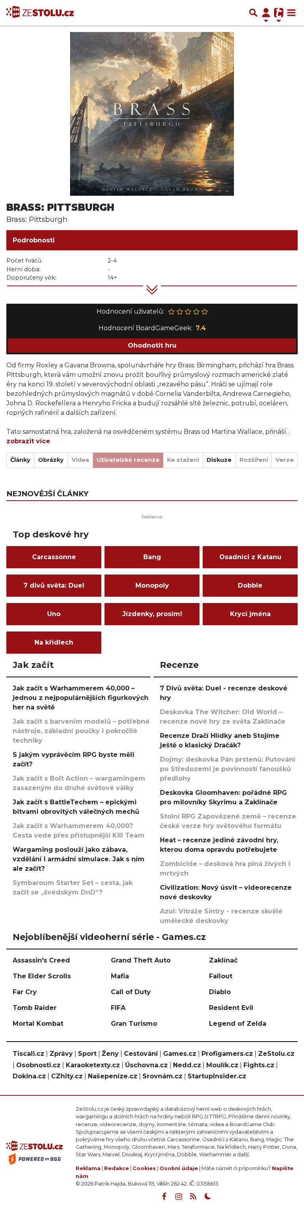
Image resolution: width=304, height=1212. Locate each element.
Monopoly (152, 585)
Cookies (144, 1168)
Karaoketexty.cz (93, 1065)
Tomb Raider (35, 1008)
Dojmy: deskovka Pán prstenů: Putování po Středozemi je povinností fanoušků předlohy (227, 769)
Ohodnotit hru (152, 345)
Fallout (220, 976)
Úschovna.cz (146, 1065)
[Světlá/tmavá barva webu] (208, 1197)
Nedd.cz (187, 1065)
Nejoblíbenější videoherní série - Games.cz (109, 937)
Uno (54, 614)
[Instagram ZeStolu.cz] (178, 1197)
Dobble (250, 585)
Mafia (120, 976)
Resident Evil (231, 1008)
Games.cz (179, 1053)
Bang (152, 557)
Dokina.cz (29, 1076)
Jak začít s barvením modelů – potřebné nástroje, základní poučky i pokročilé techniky (81, 731)
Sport (87, 1053)
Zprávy (61, 1053)
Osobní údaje (179, 1168)
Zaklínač (223, 960)
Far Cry (25, 992)
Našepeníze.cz (112, 1076)
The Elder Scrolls (42, 976)
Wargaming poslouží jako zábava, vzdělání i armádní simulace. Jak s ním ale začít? (78, 859)
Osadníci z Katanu (250, 557)
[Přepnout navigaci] (266, 12)
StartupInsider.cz (217, 1076)
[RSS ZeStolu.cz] (193, 1197)
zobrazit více (28, 441)
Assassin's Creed (41, 960)
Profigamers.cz (227, 1053)
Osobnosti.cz (38, 1065)
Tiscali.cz (28, 1053)
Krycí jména (250, 614)
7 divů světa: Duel (53, 585)
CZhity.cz (67, 1076)
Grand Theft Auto (141, 960)
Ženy (110, 1053)
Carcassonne (54, 557)
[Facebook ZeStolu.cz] (164, 1197)
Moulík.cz (222, 1065)
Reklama (88, 1168)
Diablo (220, 992)
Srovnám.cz (162, 1076)
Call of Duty (131, 992)
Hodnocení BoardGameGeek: (152, 328)
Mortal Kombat (38, 1023)
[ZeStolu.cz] (40, 12)
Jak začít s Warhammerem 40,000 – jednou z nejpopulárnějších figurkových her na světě (80, 697)
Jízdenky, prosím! (152, 614)
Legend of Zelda (237, 1023)
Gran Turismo (134, 1023)
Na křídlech (53, 642)
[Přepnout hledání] (253, 12)
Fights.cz (258, 1065)
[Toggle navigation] (291, 12)
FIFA (118, 1008)
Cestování (141, 1053)
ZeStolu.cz (276, 1053)
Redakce (116, 1168)
